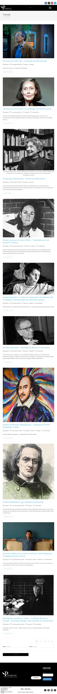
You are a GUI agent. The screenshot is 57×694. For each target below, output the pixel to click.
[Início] (3, 17)
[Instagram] (49, 3)
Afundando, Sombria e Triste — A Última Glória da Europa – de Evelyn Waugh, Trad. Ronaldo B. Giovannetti (28, 619)
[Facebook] (46, 3)
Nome (7, 646)
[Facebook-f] (45, 690)
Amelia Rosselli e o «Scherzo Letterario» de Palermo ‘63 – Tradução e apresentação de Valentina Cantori (28, 298)
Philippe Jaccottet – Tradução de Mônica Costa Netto (26, 347)
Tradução (7, 17)
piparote (7, 64)
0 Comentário (35, 112)
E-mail (33, 646)
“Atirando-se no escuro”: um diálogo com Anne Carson (27, 109)
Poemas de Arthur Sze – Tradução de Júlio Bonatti (25, 61)
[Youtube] (52, 3)
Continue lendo (9, 71)
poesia (34, 559)
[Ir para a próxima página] (52, 641)
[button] (30, 7)
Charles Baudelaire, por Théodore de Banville (23, 502)
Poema (26, 64)
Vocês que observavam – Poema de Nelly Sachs (24, 178)
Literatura (27, 430)
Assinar (16, 654)
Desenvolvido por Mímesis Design (25, 692)
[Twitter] (55, 3)
